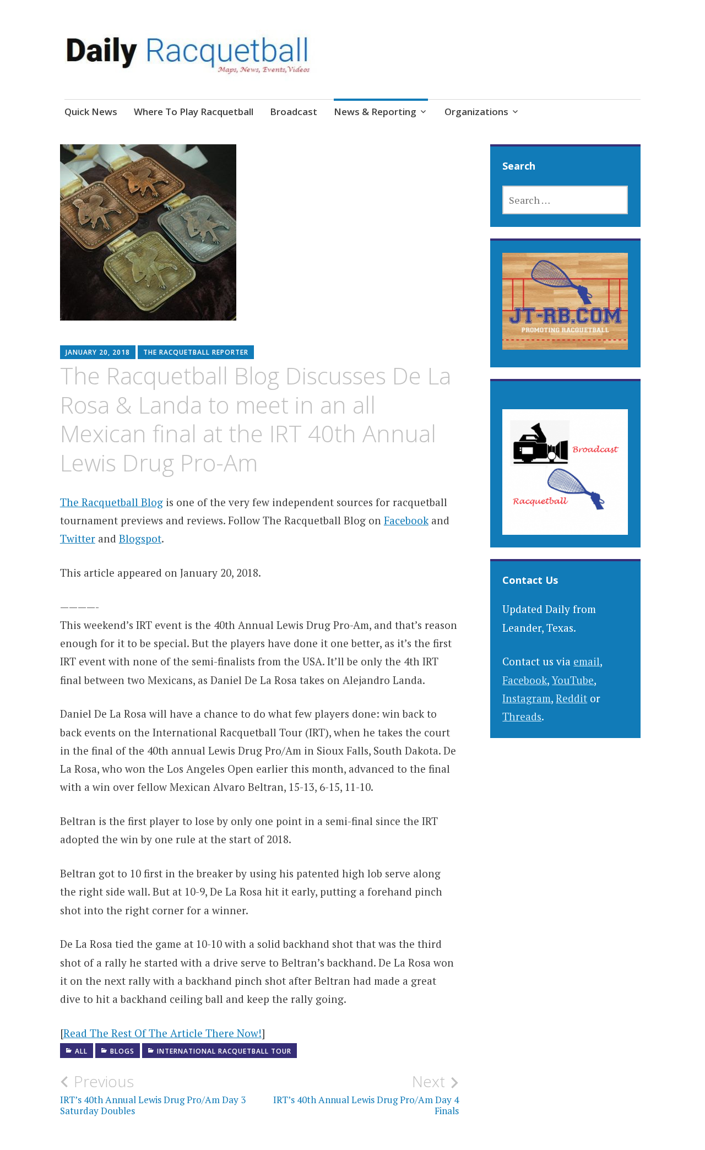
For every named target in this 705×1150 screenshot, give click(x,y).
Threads (521, 716)
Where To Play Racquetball (193, 111)
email (586, 661)
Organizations (476, 111)
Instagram (526, 698)
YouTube (573, 680)
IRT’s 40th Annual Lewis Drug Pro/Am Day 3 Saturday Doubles (153, 1094)
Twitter (77, 538)
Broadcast (293, 111)
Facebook (406, 520)
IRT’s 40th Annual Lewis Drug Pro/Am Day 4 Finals (366, 1094)
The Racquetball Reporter (195, 352)
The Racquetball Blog (111, 502)
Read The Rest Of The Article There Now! (162, 1033)
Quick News (90, 111)
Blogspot (140, 538)
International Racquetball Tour (224, 1051)
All (81, 1051)
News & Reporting (375, 111)
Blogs (122, 1051)
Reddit (571, 698)
